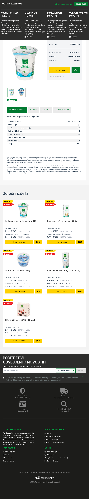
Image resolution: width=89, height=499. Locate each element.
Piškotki (54, 472)
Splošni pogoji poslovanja (28, 472)
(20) (75, 71)
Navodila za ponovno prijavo (54, 443)
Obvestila (47, 433)
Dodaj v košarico (59, 70)
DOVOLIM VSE (81, 4)
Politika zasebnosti (44, 472)
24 (81, 242)
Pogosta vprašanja (51, 439)
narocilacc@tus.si (53, 452)
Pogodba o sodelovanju (52, 436)
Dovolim (29, 37)
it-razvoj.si (56, 482)
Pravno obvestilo (64, 472)
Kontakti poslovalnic (51, 461)
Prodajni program (9, 452)
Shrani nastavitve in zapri (64, 4)
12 (39, 242)
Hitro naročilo (7, 458)
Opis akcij (6, 455)
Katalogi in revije (8, 461)
